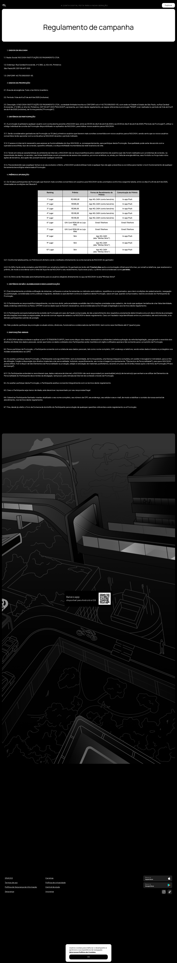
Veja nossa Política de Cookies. (82, 952)
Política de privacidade (55, 883)
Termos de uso (11, 883)
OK (88, 957)
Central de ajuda (52, 887)
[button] (168, 5)
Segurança (9, 891)
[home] (4, 5)
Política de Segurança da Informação (21, 887)
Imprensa (49, 891)
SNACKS (9, 878)
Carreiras (49, 878)
